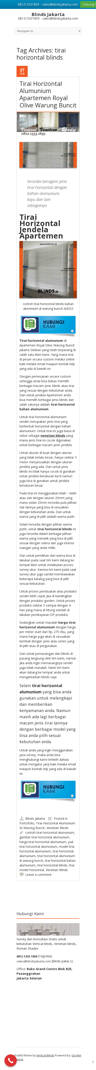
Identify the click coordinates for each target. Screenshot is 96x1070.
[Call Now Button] (10, 1060)
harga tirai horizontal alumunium (42, 842)
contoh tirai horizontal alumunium (49, 832)
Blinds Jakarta (35, 818)
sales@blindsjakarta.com (34, 961)
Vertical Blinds (45, 1055)
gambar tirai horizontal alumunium (44, 837)
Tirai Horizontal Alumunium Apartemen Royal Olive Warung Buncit (48, 94)
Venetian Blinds (57, 828)
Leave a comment (38, 874)
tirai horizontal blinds (52, 865)
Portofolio (26, 823)
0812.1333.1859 (27, 956)
